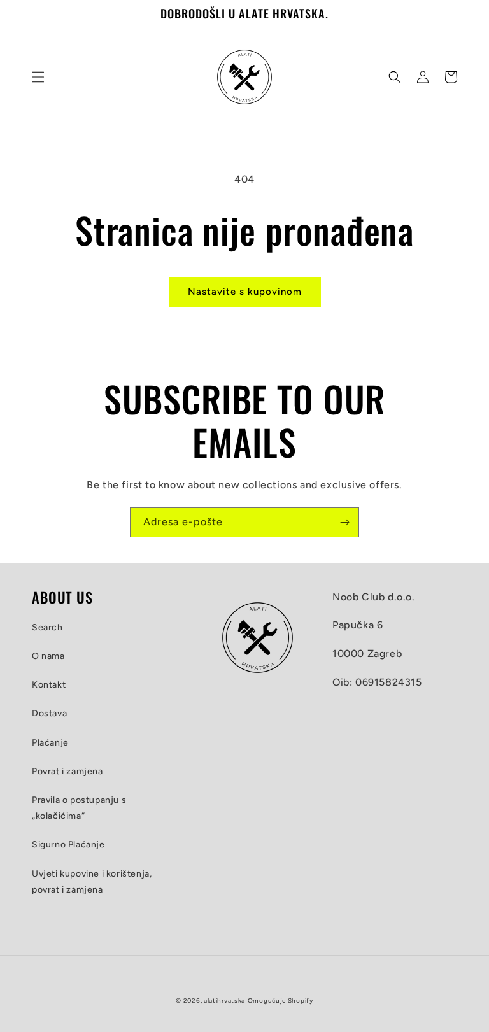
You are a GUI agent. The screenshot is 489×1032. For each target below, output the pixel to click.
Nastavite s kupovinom (245, 291)
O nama (48, 656)
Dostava (49, 713)
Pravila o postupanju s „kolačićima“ (79, 808)
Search (47, 627)
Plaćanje (50, 742)
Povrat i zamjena (67, 771)
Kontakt (49, 684)
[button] (38, 77)
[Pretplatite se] (344, 522)
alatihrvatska (224, 1000)
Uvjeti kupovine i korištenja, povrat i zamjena (92, 881)
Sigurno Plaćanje (68, 844)
